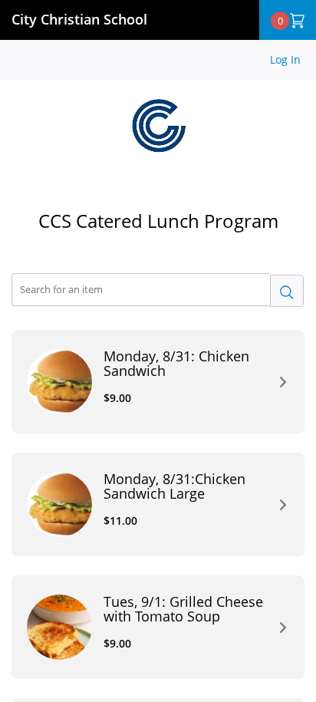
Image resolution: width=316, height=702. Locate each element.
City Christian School (79, 19)
